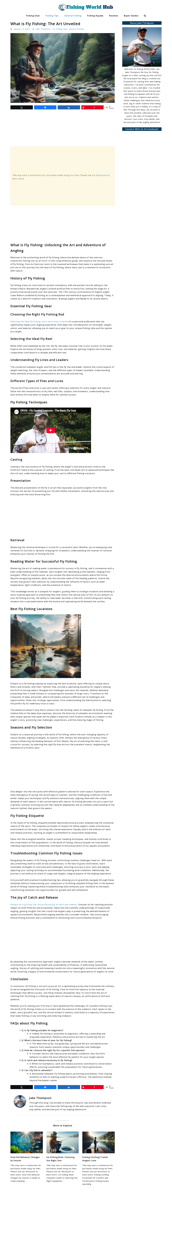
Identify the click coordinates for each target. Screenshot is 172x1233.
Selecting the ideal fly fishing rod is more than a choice (38, 321)
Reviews (113, 15)
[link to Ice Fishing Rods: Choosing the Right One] (62, 1142)
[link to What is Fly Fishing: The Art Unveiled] (62, 68)
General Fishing (72, 15)
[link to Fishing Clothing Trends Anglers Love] (98, 1142)
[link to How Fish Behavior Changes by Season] (26, 1142)
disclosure (101, 175)
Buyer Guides (131, 15)
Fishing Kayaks (95, 15)
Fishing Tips (52, 15)
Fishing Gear (33, 15)
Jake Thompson (43, 29)
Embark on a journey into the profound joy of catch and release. (43, 904)
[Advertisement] (62, 517)
